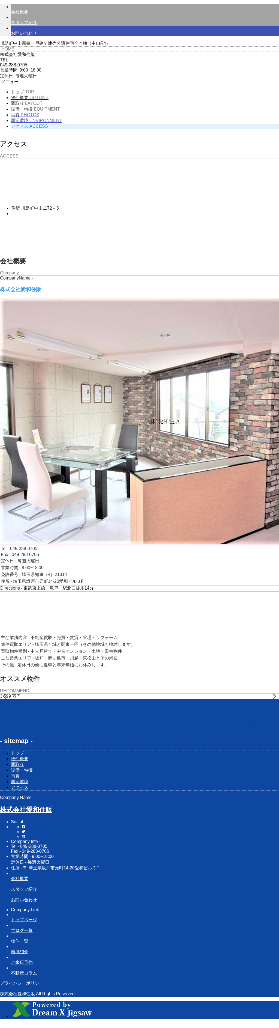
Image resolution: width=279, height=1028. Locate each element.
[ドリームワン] (52, 1016)
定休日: (7, 75)
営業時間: (9, 70)
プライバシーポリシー (22, 983)
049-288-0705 (33, 846)
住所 (15, 208)
